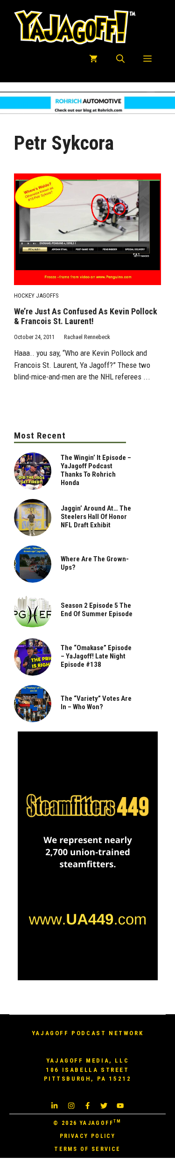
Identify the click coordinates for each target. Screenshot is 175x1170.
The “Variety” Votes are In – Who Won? (96, 702)
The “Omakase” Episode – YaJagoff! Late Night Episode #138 (96, 656)
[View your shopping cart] (93, 59)
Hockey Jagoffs (36, 295)
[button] (120, 59)
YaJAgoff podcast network (87, 1033)
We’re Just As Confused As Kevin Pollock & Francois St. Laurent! (85, 316)
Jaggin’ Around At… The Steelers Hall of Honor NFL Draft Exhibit (96, 516)
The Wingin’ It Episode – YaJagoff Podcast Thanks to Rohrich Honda (96, 470)
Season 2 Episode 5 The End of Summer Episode (97, 609)
